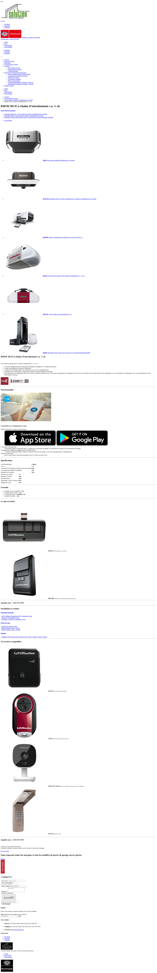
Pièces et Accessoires (14, 81)
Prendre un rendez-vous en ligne (31, 37)
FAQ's (6, 954)
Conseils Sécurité (13, 71)
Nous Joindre (8, 47)
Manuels (3, 633)
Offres (6, 42)
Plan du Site (7, 955)
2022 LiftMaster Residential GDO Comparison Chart (16, 616)
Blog (5, 44)
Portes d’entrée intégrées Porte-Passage (19, 74)
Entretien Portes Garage (15, 69)
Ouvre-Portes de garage (11, 64)
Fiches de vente (5, 623)
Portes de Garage (9, 61)
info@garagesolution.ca (17, 929)
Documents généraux (7, 612)
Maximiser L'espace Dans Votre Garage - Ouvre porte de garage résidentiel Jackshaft (28, 117)
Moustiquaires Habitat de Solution (21, 84)
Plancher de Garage (13, 77)
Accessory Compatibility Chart (10, 618)
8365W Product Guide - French (10, 628)
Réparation (7, 63)
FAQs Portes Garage (14, 68)
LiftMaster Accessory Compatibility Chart (13, 619)
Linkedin (7, 27)
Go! (20, 916)
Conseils (6, 66)
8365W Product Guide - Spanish (10, 630)
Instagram (7, 26)
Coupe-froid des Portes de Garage (17, 76)
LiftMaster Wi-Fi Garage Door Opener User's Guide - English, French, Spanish (24, 637)
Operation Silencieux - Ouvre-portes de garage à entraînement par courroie (25, 114)
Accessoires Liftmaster (14, 79)
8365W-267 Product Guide (9, 626)
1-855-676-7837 (10, 39)
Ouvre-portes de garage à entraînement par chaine (18, 100)
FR (4, 21)
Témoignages (8, 45)
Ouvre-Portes (8, 120)
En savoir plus (5, 851)
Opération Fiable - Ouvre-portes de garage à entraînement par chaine (24, 116)
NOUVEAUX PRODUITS (15, 72)
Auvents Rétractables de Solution (20, 82)
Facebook (7, 24)
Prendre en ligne (9, 85)
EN (2, 21)
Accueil (6, 59)
